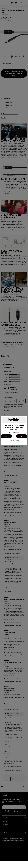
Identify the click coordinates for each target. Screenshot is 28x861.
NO (21, 436)
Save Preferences (15, 440)
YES (6, 436)
